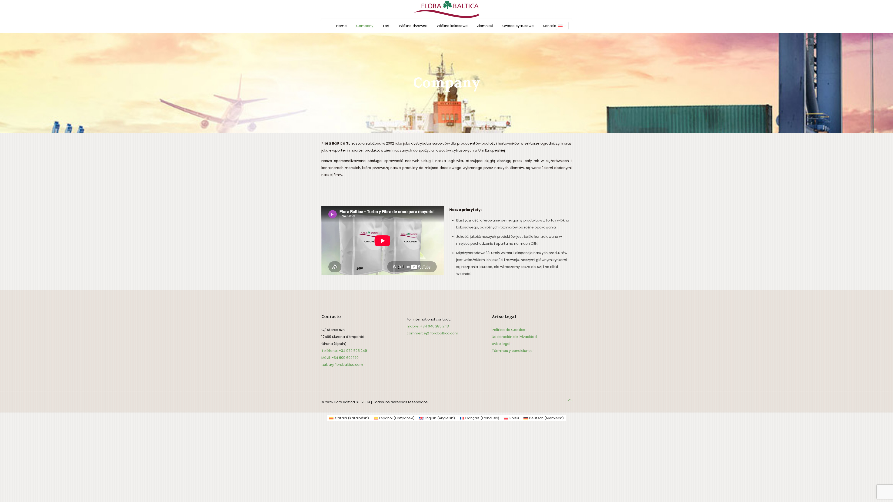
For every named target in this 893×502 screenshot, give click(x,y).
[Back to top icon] (570, 399)
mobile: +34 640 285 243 (428, 326)
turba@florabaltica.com (342, 364)
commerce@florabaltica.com (432, 333)
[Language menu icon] (562, 26)
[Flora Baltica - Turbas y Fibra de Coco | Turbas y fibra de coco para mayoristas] (446, 9)
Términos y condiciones (512, 350)
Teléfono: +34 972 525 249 (344, 350)
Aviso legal (501, 343)
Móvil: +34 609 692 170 (340, 357)
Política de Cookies (508, 329)
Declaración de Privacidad (514, 336)
